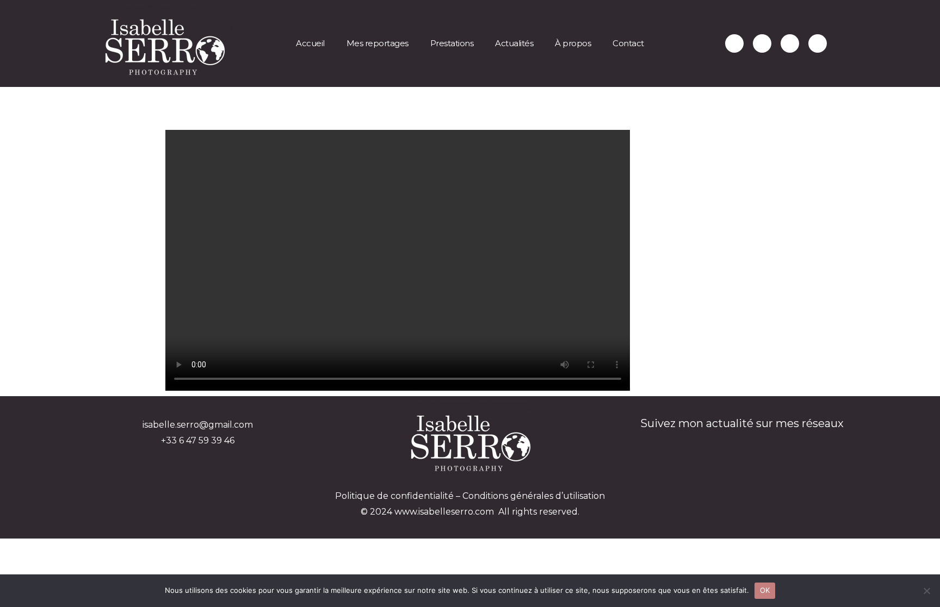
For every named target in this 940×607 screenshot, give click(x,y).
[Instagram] (762, 43)
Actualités (514, 43)
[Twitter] (734, 43)
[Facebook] (817, 43)
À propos (573, 43)
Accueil (310, 43)
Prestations (452, 43)
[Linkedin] (790, 43)
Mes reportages (378, 43)
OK (765, 590)
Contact (628, 43)
